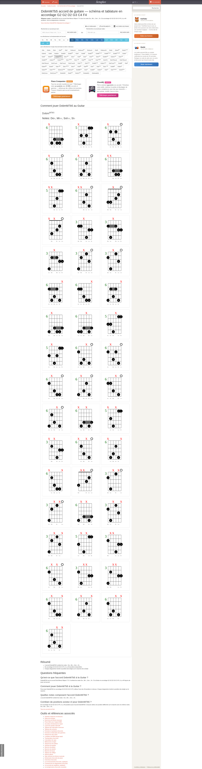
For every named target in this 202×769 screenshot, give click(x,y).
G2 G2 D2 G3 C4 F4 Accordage (66, 6)
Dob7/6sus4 (123, 60)
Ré (47, 40)
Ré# (111, 40)
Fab (87, 40)
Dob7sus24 (71, 63)
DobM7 (105, 57)
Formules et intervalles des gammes (55, 733)
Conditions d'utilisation (139, 767)
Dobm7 (113, 57)
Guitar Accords (51, 6)
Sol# (126, 40)
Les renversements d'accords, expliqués (56, 761)
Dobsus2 (73, 50)
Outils (55, 2)
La (64, 40)
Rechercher (71, 32)
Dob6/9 (63, 53)
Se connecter (156, 2)
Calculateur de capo (50, 740)
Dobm (48, 50)
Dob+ (54, 50)
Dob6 (50, 53)
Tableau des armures (51, 729)
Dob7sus (112, 63)
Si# (48, 43)
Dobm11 (61, 70)
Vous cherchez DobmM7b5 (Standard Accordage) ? (55, 23)
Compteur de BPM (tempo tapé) (54, 736)
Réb (77, 40)
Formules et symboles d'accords (54, 731)
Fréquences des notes (51, 734)
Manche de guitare (50, 747)
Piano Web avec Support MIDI (53, 722)
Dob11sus (45, 73)
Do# (106, 40)
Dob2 (110, 50)
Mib (82, 40)
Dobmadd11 (95, 73)
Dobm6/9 (62, 73)
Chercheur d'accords (51, 760)
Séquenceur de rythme (51, 743)
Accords (43, 6)
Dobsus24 (104, 50)
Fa (55, 40)
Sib (102, 40)
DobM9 (79, 70)
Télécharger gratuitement (61, 96)
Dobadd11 (86, 73)
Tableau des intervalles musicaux (54, 727)
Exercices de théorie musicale (53, 720)
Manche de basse (50, 751)
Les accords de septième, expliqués (55, 765)
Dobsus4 (89, 50)
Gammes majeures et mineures (54, 716)
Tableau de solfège (50, 752)
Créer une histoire (146, 36)
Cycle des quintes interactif (52, 725)
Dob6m (56, 53)
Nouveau (47, 2)
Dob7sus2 (63, 63)
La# (43, 43)
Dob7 (77, 53)
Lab (97, 40)
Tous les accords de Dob (48, 709)
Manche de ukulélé (50, 749)
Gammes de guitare (50, 745)
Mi (51, 40)
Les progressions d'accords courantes (55, 767)
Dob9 (70, 73)
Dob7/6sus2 (113, 60)
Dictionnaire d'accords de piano (54, 758)
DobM (70, 53)
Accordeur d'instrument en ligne (54, 724)
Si (67, 40)
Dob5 (96, 50)
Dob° (66, 50)
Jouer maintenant (146, 64)
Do (43, 40)
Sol (59, 40)
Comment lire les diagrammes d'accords (56, 763)
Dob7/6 (105, 60)
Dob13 (78, 73)
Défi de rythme (49, 754)
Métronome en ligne (50, 742)
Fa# (121, 40)
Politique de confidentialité (153, 767)
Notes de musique (50, 718)
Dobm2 (44, 53)
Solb (92, 40)
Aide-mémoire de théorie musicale (54, 756)
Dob (72, 40)
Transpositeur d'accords (51, 738)
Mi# (116, 40)
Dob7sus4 (54, 63)
